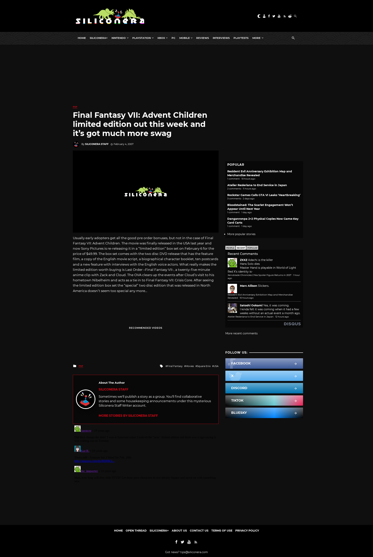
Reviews (202, 37)
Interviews (221, 37)
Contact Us (199, 530)
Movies (190, 366)
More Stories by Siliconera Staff (128, 416)
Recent (241, 248)
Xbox (161, 37)
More (256, 37)
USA (216, 366)
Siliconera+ (99, 37)
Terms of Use (221, 530)
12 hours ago (282, 316)
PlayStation (141, 37)
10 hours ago (247, 297)
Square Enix (204, 366)
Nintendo (119, 37)
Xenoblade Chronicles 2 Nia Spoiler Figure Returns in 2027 (259, 275)
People (230, 248)
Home (82, 37)
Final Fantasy (175, 366)
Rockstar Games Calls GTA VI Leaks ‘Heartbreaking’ (264, 195)
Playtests (241, 37)
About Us (179, 530)
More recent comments (241, 333)
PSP (75, 107)
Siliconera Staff (97, 144)
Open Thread (136, 530)
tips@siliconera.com (194, 552)
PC (173, 37)
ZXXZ (243, 260)
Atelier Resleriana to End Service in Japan (257, 185)
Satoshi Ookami (251, 305)
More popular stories (241, 234)
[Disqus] (146, 472)
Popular (252, 248)
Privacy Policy (247, 530)
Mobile (184, 37)
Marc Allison (248, 286)
